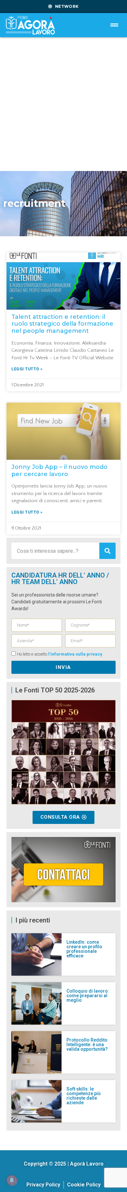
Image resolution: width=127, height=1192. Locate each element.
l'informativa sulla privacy (75, 654)
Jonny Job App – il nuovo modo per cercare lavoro (59, 470)
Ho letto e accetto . (60, 654)
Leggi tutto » (27, 369)
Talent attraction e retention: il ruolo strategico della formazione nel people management (62, 323)
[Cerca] (107, 551)
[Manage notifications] (12, 1180)
